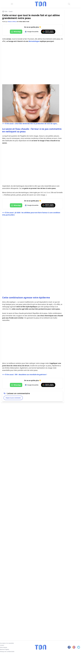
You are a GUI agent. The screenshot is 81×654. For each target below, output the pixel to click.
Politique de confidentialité (7, 651)
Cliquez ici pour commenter (13, 398)
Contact (2, 645)
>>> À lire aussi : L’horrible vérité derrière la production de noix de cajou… (30, 123)
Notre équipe (3, 647)
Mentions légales (4, 649)
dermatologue (34, 41)
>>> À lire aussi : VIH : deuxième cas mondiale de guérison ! (24, 374)
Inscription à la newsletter (7, 643)
